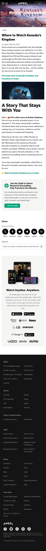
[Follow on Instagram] (23, 529)
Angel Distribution (30, 480)
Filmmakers (28, 419)
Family (26, 399)
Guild (26, 472)
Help (25, 485)
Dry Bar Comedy (9, 370)
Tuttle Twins (28, 366)
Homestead (28, 375)
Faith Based (7, 408)
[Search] (7, 3)
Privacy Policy (8, 434)
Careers (6, 468)
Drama (26, 395)
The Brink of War (9, 501)
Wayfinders (28, 379)
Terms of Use (28, 434)
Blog (5, 472)
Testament (28, 509)
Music (5, 476)
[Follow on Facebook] (5, 529)
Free (5, 403)
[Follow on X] (17, 529)
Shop (26, 476)
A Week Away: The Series (12, 375)
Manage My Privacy (10, 449)
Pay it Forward (8, 480)
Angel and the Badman (32, 497)
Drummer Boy (8, 505)
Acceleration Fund (10, 419)
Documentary (8, 399)
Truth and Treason (10, 379)
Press (26, 468)
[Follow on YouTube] (11, 529)
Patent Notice (29, 438)
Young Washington (10, 497)
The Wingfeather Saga (11, 366)
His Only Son (28, 370)
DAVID (5, 509)
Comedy (6, 395)
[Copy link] (41, 246)
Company (6, 463)
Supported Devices (10, 442)
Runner (26, 501)
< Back (4, 30)
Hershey (27, 505)
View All (6, 383)
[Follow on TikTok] (29, 529)
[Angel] (23, 3)
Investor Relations (10, 485)
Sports (26, 403)
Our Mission (28, 463)
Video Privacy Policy (10, 438)
